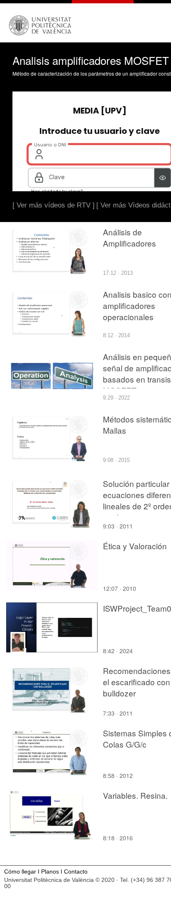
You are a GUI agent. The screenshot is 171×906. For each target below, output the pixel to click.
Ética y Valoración (135, 545)
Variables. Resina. (135, 795)
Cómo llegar (20, 872)
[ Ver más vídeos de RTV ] (53, 205)
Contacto (76, 872)
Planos (50, 872)
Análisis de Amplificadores (129, 237)
